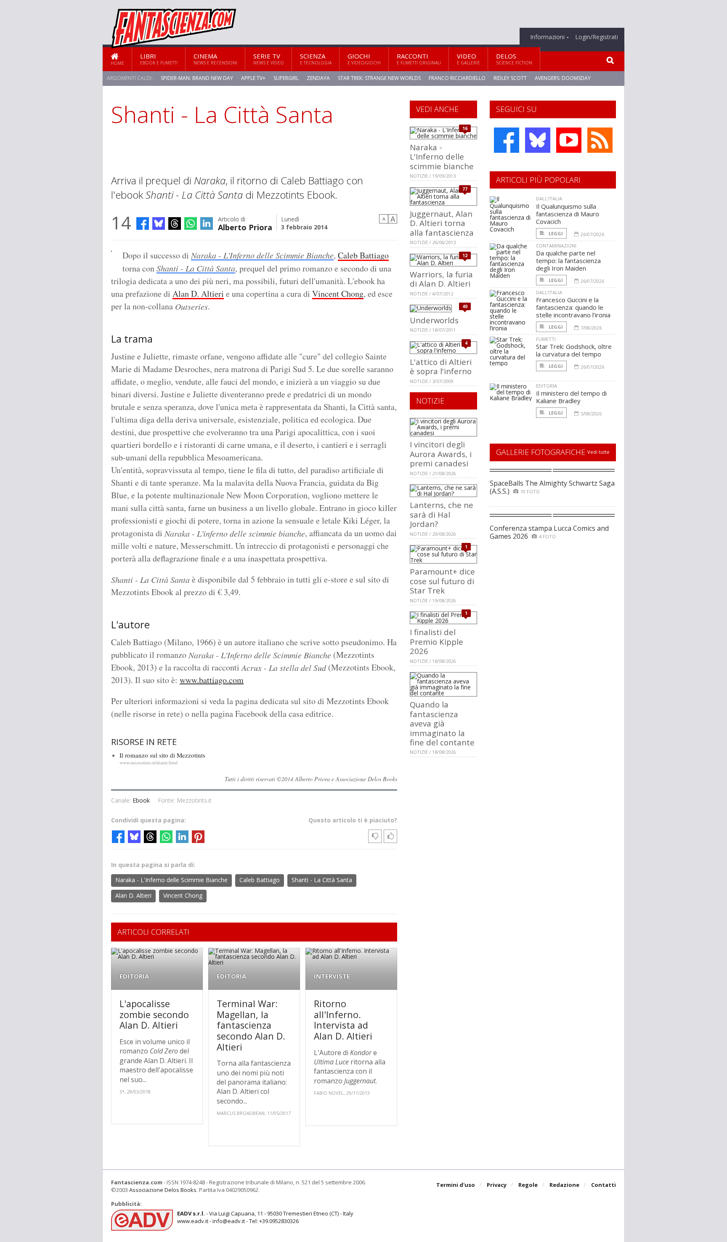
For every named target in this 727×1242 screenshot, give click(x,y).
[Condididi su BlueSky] (158, 223)
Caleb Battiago (363, 255)
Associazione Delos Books (162, 1190)
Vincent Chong (338, 293)
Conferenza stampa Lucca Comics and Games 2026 (549, 532)
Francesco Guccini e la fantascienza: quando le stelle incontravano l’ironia (573, 307)
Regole (528, 1185)
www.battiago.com (212, 680)
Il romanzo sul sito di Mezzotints (162, 755)
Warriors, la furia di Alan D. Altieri (441, 279)
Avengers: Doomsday (563, 78)
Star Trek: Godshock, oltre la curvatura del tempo (574, 350)
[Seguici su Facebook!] (506, 140)
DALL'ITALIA (549, 198)
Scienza (316, 59)
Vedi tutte (598, 452)
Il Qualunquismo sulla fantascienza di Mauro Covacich (567, 214)
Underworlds (434, 320)
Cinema (215, 59)
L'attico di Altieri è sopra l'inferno (441, 366)
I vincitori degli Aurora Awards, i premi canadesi (441, 453)
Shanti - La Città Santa (196, 268)
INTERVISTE (332, 976)
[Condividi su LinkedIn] (206, 223)
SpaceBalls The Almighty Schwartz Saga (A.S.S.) (552, 487)
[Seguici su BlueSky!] (537, 140)
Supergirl (286, 78)
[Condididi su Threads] (174, 223)
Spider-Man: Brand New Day (197, 78)
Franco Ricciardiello (457, 78)
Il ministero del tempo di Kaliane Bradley (571, 397)
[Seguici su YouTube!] (569, 140)
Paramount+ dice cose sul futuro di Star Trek (442, 581)
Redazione (564, 1185)
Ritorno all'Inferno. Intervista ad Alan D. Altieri (343, 1019)
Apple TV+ (253, 78)
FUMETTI (546, 339)
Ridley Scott (510, 78)
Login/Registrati (596, 37)
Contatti (603, 1185)
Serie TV (268, 59)
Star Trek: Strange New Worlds (379, 78)
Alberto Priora (245, 226)
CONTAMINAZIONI (556, 245)
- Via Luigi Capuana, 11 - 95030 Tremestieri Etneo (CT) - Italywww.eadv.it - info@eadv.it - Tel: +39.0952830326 (265, 1217)
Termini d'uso (455, 1185)
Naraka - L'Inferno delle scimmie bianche (442, 156)
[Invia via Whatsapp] (190, 223)
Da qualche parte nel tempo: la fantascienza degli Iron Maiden (568, 260)
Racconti (419, 59)
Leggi (555, 233)
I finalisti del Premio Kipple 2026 (436, 641)
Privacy (497, 1185)
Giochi (364, 59)
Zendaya (318, 78)
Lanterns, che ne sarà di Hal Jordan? (441, 514)
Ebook (141, 800)
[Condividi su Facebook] (142, 223)
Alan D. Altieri (198, 293)
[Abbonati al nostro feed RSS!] (600, 140)
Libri (159, 59)
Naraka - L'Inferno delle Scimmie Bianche (262, 255)
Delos (514, 59)
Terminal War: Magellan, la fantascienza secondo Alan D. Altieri (251, 1025)
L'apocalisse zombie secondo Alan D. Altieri (154, 1014)
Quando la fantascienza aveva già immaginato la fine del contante (442, 723)
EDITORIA (134, 976)
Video (468, 59)
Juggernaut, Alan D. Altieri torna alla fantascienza (442, 223)
